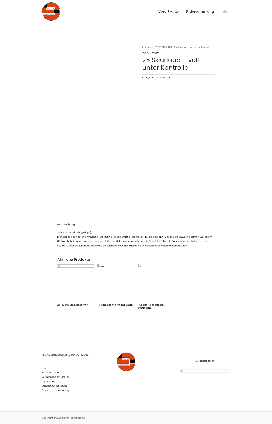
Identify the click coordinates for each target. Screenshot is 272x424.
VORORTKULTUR (163, 47)
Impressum (48, 381)
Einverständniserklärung (55, 390)
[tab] (66, 224)
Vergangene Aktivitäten (56, 377)
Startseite (147, 47)
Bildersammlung (200, 11)
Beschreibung (66, 224)
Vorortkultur (168, 11)
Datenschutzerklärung (54, 385)
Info (224, 11)
